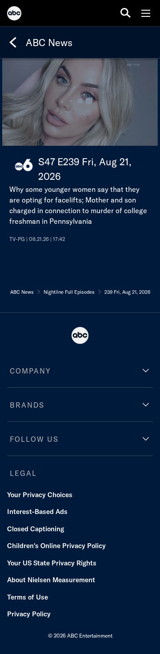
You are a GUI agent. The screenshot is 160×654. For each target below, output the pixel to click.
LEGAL (23, 473)
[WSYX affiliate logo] (23, 165)
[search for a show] (125, 13)
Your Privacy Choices (39, 494)
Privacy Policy (29, 614)
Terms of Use (27, 597)
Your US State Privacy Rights (51, 563)
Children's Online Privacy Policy (56, 545)
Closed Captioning (35, 529)
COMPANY (30, 371)
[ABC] (14, 14)
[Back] (13, 42)
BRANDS (27, 405)
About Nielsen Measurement (51, 580)
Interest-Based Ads (37, 511)
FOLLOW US (34, 439)
